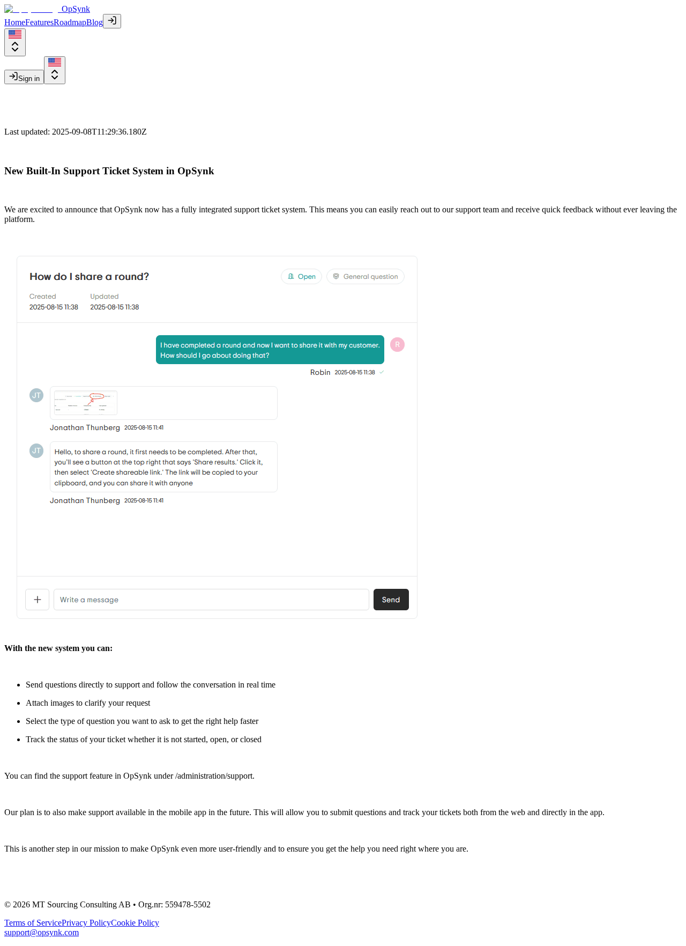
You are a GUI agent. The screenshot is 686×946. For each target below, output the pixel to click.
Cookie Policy (135, 922)
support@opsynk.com (41, 932)
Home (14, 22)
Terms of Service (33, 922)
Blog (94, 22)
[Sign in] (112, 21)
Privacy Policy (86, 922)
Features (39, 22)
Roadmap (70, 22)
